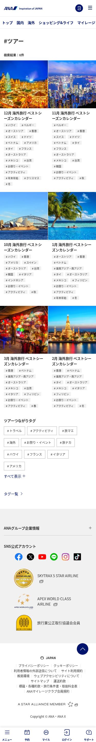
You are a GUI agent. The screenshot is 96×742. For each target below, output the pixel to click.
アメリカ (31, 143)
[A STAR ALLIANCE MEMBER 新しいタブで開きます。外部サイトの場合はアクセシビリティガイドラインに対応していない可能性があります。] (48, 704)
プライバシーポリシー (33, 665)
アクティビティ (16, 172)
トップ (7, 22)
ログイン (79, 8)
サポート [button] (89, 739)
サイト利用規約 (72, 670)
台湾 (28, 160)
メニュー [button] (7, 739)
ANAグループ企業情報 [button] (21, 528)
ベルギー (29, 125)
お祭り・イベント (18, 166)
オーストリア (15, 131)
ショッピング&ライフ (56, 22)
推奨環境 (23, 676)
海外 (31, 22)
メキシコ (13, 160)
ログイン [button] (67, 739)
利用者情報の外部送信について (35, 670)
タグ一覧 (11, 493)
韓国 (58, 166)
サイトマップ (40, 681)
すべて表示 (12, 476)
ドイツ (27, 137)
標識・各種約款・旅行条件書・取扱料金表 (48, 686)
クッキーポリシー (66, 665)
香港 (34, 131)
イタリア (26, 274)
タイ (10, 148)
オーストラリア (17, 154)
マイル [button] (46, 739)
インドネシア (15, 280)
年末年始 (13, 178)
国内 (20, 22)
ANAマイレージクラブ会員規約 (48, 691)
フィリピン (80, 280)
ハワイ (12, 125)
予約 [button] (27, 739)
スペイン (31, 262)
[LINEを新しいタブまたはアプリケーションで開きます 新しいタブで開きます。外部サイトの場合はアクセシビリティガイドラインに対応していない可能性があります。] (54, 557)
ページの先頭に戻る (82, 649)
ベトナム (13, 143)
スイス (12, 137)
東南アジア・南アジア (69, 268)
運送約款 (60, 681)
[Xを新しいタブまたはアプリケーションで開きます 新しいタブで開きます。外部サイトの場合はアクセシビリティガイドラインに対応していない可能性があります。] (30, 557)
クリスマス (32, 178)
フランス (26, 148)
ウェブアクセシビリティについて (56, 676)
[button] (90, 8)
